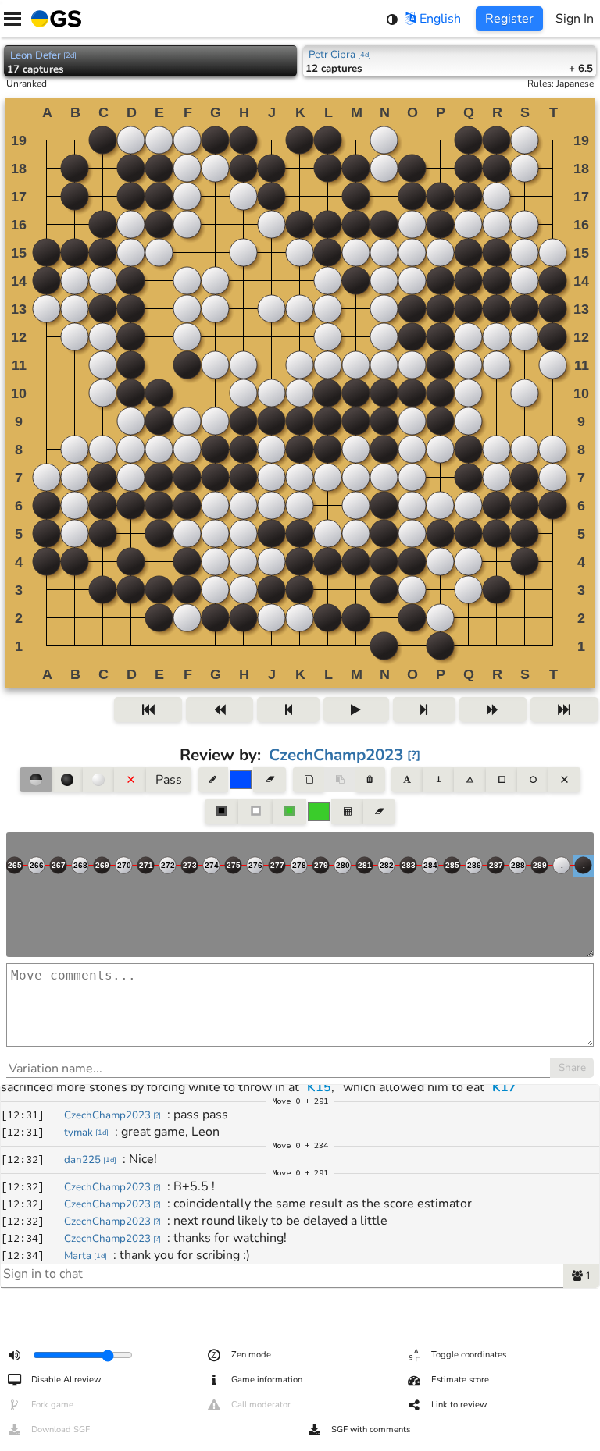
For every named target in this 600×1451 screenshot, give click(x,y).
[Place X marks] (564, 779)
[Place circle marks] (532, 779)
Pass (168, 779)
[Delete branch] (369, 779)
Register (509, 18)
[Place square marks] (501, 779)
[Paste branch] (339, 779)
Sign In (574, 18)
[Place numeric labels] (438, 779)
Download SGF (60, 1429)
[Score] (346, 811)
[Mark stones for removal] (129, 779)
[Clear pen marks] (269, 779)
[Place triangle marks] (469, 779)
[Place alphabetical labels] (406, 779)
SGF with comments (370, 1429)
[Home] (53, 18)
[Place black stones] (67, 779)
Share (572, 1068)
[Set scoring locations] (222, 811)
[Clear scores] (379, 811)
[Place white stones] (98, 779)
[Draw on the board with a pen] (213, 779)
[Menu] (12, 18)
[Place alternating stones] (35, 779)
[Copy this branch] (308, 779)
